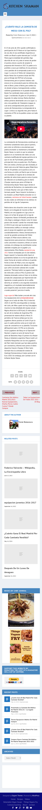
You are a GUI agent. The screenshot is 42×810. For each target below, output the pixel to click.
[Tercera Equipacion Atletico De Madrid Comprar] (7, 721)
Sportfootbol (22, 714)
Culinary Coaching (14, 805)
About (25, 805)
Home (13, 799)
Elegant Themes (17, 796)
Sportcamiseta (17, 38)
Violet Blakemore (19, 35)
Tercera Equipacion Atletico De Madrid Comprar (24, 721)
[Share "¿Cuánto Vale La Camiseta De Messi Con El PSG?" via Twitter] (16, 376)
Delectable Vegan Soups (12, 802)
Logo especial (9, 295)
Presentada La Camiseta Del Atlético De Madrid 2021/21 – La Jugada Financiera (23, 710)
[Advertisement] (13, 776)
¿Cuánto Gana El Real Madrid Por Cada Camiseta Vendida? (24, 699)
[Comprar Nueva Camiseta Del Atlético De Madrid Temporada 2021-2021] (7, 741)
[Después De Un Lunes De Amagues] (21, 554)
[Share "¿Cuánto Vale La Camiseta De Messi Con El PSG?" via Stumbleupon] (25, 376)
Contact (32, 805)
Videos (27, 799)
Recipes (20, 799)
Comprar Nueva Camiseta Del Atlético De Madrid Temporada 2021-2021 (23, 740)
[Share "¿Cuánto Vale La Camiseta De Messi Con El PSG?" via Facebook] (12, 376)
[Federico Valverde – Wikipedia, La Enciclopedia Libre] (21, 453)
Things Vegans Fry (31, 802)
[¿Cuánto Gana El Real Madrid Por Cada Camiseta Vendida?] (21, 519)
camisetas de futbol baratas (21, 197)
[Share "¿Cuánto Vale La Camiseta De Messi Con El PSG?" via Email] (30, 376)
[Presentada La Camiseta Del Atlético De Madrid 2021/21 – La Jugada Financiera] (7, 709)
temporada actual (27, 298)
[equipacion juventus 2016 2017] (21, 488)
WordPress (35, 796)
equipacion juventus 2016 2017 (20, 502)
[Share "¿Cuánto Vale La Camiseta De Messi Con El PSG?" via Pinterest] (21, 376)
